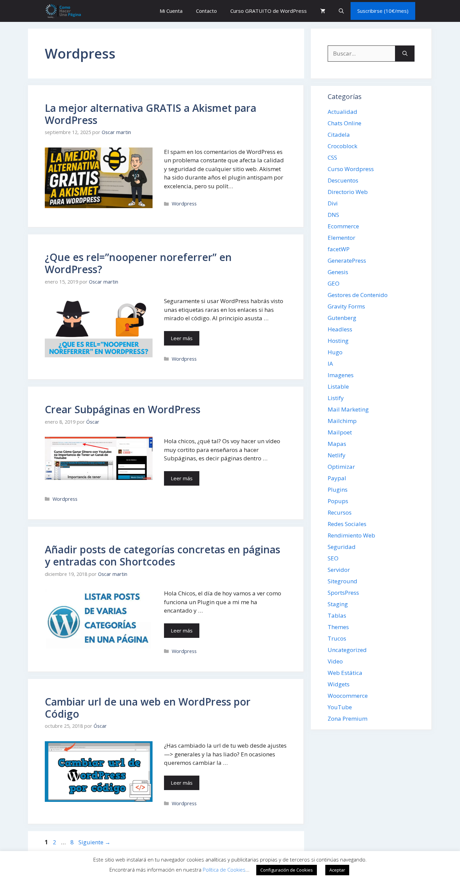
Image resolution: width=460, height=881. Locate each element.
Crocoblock (342, 146)
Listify (336, 398)
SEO (333, 558)
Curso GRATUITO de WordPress (268, 10)
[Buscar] (405, 53)
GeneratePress (347, 260)
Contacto (206, 10)
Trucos (337, 638)
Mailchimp (342, 421)
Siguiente (94, 842)
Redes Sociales (347, 524)
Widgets (339, 684)
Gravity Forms (346, 306)
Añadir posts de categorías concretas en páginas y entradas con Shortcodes (162, 555)
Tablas (337, 615)
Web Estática (345, 673)
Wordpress (184, 203)
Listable (338, 386)
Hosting (338, 341)
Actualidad (342, 112)
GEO (333, 283)
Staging (338, 604)
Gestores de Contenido (358, 295)
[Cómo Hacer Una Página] (63, 11)
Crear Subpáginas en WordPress (122, 409)
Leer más (182, 338)
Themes (338, 627)
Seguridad (342, 547)
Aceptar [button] (337, 870)
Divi (333, 203)
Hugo (335, 352)
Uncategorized (347, 650)
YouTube (340, 707)
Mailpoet (340, 432)
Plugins (338, 489)
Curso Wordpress (351, 169)
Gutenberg (342, 318)
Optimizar (341, 466)
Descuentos (343, 180)
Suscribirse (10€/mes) (382, 10)
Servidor (339, 570)
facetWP (339, 249)
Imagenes (341, 375)
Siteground (342, 581)
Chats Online (344, 123)
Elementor (341, 237)
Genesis (338, 272)
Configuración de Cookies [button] (286, 870)
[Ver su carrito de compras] (323, 11)
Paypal (337, 478)
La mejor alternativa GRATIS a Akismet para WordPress (150, 114)
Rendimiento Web (351, 535)
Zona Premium (347, 718)
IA (330, 363)
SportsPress (343, 592)
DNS (333, 215)
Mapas (337, 444)
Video (335, 661)
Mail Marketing (348, 409)
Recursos (340, 512)
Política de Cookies (224, 869)
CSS (332, 157)
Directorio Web (348, 192)
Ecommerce (343, 226)
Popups (338, 501)
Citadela (339, 134)
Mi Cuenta (171, 10)
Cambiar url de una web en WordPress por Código (148, 708)
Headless (340, 329)
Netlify (337, 455)
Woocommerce (348, 695)
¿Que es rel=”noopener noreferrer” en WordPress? (138, 263)
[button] (341, 11)
